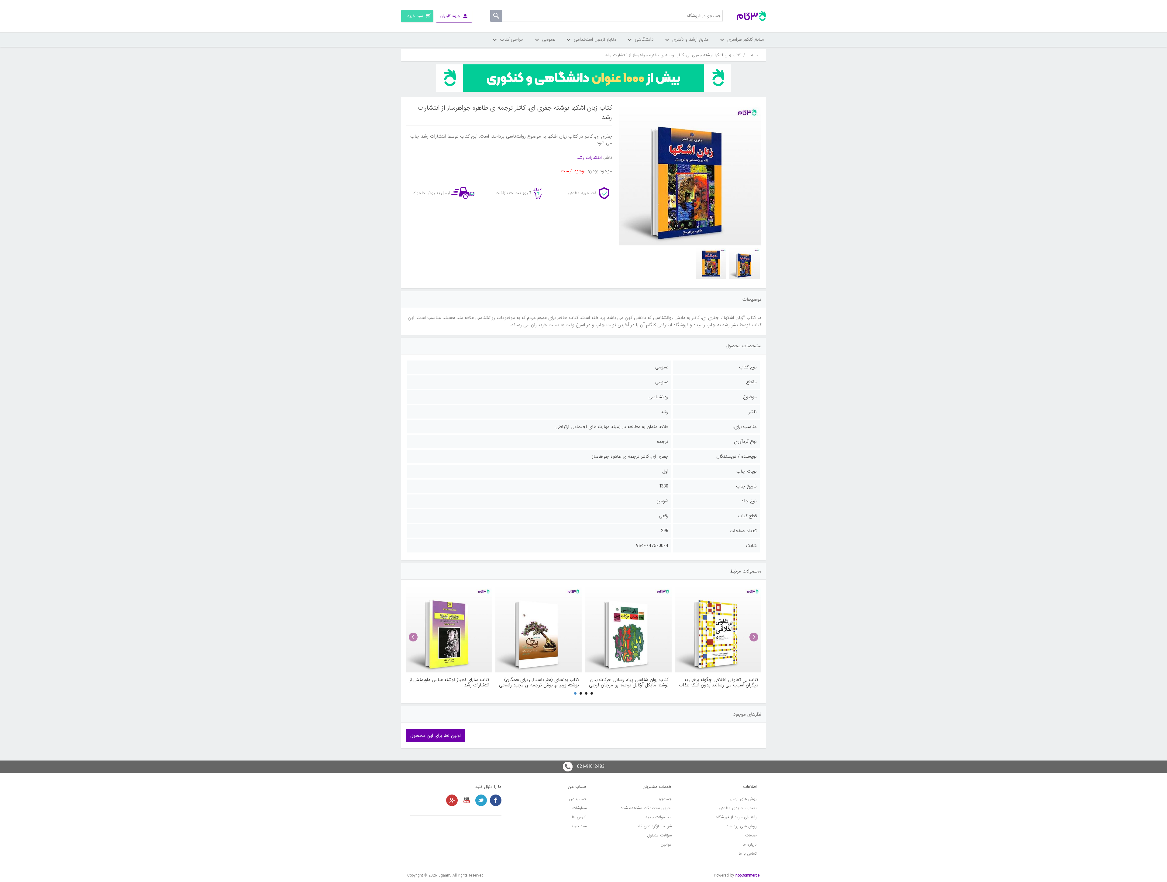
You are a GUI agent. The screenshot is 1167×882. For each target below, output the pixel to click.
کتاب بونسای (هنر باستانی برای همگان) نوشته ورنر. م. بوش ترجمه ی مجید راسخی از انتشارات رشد (539, 682)
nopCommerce (747, 875)
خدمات (751, 835)
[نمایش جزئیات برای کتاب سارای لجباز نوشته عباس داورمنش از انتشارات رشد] (449, 629)
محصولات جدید (658, 817)
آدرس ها (579, 817)
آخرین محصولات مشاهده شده (646, 808)
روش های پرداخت (741, 826)
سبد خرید (579, 826)
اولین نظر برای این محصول (435, 735)
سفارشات (579, 808)
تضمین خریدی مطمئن (738, 808)
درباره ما (750, 844)
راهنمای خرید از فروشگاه (736, 817)
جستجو (665, 799)
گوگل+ (452, 800)
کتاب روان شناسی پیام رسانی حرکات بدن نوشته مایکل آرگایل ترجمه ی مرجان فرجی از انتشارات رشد (629, 682)
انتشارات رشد (589, 157)
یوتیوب (466, 800)
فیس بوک (495, 800)
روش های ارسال (743, 799)
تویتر (481, 800)
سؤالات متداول (659, 835)
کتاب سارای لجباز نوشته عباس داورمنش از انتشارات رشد (449, 682)
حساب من (578, 799)
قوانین (666, 844)
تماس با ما (748, 853)
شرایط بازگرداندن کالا (655, 826)
